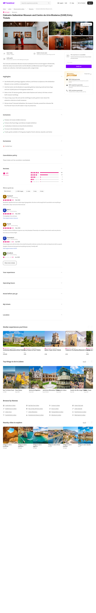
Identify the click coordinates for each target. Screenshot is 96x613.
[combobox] (35, 3)
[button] (25, 36)
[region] (16, 339)
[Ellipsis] (26, 9)
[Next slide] (92, 361)
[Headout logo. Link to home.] (8, 3)
